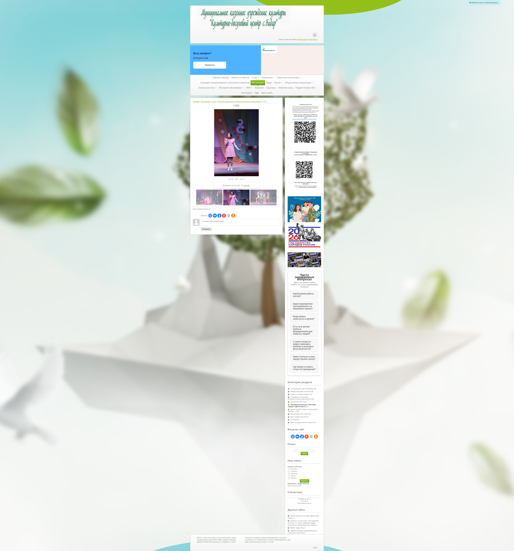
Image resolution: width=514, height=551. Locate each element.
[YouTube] (314, 35)
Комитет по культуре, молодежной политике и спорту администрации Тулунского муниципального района (303, 523)
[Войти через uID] (210, 216)
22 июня (293, 420)
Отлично (294, 469)
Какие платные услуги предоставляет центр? (304, 357)
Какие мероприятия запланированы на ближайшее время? (303, 306)
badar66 (247, 186)
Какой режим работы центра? (303, 295)
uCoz (315, 547)
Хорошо (294, 471)
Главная (196, 102)
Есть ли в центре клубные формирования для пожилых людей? (302, 330)
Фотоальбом (205, 102)
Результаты (292, 484)
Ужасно (294, 478)
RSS (310, 39)
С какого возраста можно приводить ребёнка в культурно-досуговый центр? (303, 345)
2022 (214, 102)
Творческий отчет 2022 (299, 414)
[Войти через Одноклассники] (233, 216)
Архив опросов (303, 484)
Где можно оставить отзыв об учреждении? (304, 368)
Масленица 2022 (296, 402)
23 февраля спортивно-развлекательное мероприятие (300, 398)
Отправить (206, 229)
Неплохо (294, 473)
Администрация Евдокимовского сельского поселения (302, 532)
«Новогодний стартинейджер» (302, 389)
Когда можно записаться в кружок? (303, 317)
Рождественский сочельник (300, 391)
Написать (209, 65)
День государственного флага (301, 422)
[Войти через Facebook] (219, 216)
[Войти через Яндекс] (224, 216)
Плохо (293, 476)
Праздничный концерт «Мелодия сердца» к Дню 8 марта (239, 102)
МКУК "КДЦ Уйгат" (297, 528)
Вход (315, 39)
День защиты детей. (298, 417)
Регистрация (303, 39)
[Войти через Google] (228, 215)
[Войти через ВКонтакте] (215, 216)
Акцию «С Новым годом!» (300, 394)
